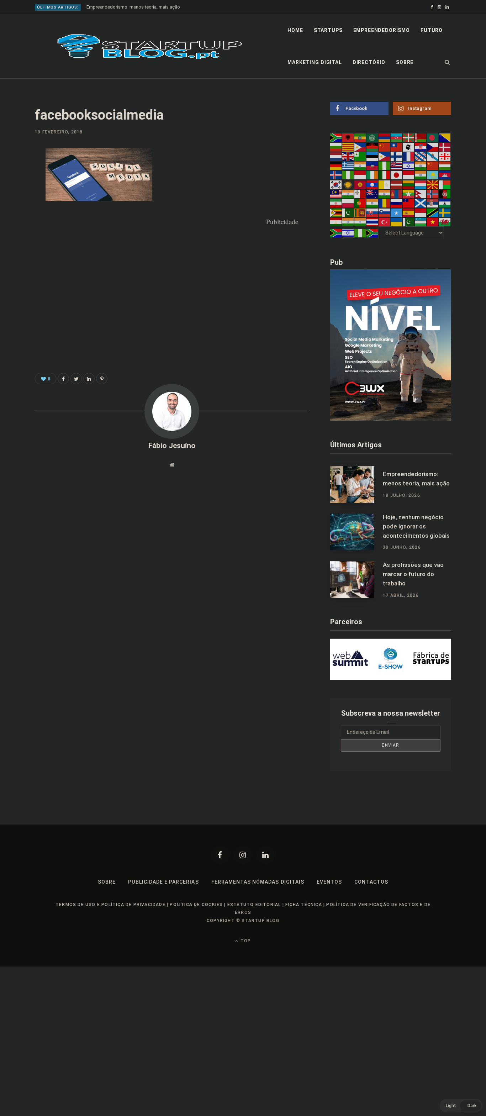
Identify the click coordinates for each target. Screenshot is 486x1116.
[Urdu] (409, 222)
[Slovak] (372, 212)
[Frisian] (421, 156)
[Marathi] (385, 193)
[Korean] (336, 184)
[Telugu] (360, 222)
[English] (348, 156)
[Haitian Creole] (372, 165)
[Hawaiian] (397, 165)
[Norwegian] (433, 193)
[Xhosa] (336, 233)
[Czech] (433, 146)
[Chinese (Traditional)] (397, 146)
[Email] (16, 230)
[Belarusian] (421, 137)
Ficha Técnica (303, 904)
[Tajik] (336, 222)
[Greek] (348, 165)
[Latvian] (397, 184)
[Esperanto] (360, 156)
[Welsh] (445, 222)
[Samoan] (409, 203)
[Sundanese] (421, 212)
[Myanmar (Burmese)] (409, 193)
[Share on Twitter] (76, 378)
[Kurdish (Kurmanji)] (348, 184)
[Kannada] (421, 175)
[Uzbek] (421, 222)
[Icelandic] (336, 175)
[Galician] (433, 156)
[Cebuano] (360, 146)
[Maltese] (360, 193)
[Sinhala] (360, 212)
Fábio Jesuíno (172, 445)
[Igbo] (348, 175)
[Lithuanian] (409, 184)
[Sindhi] (348, 212)
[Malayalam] (348, 193)
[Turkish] (385, 222)
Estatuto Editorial (254, 904)
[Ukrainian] (397, 222)
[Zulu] (372, 233)
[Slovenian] (385, 212)
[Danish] (445, 146)
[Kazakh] (433, 175)
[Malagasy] (445, 184)
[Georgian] (445, 156)
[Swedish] (445, 212)
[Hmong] (433, 165)
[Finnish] (397, 156)
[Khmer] (445, 175)
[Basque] (409, 137)
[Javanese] (409, 175)
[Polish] (348, 203)
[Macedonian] (433, 184)
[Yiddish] (348, 233)
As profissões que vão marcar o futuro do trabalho (413, 574)
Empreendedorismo (381, 30)
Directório (369, 62)
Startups (328, 30)
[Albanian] (348, 137)
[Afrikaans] (336, 137)
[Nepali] (421, 193)
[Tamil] (348, 222)
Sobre (404, 62)
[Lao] (372, 184)
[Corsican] (409, 146)
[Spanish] (409, 212)
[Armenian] (385, 137)
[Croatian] (421, 146)
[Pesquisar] (447, 62)
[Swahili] (433, 212)
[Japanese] (397, 175)
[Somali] (397, 212)
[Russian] (397, 203)
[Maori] (372, 193)
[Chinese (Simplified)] (385, 146)
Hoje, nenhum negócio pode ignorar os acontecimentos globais (416, 526)
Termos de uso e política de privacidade (110, 904)
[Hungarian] (445, 165)
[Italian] (385, 175)
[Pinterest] (16, 193)
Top (245, 940)
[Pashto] (445, 193)
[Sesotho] (445, 203)
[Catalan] (348, 146)
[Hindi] (421, 165)
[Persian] (336, 203)
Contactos (371, 882)
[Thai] (372, 222)
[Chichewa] (372, 146)
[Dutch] (336, 156)
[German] (336, 165)
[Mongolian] (397, 193)
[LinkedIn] (16, 212)
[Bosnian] (445, 137)
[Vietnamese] (433, 222)
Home (295, 30)
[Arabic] (372, 137)
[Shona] (336, 212)
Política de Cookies (196, 904)
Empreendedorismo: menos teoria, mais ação (133, 7)
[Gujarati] (360, 165)
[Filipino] (385, 156)
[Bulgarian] (336, 146)
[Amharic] (360, 137)
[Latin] (385, 184)
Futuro (432, 30)
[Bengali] (433, 137)
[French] (409, 156)
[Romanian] (385, 203)
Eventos (329, 882)
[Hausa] (385, 165)
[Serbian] (433, 203)
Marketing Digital (314, 62)
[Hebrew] (409, 165)
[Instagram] (243, 855)
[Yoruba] (360, 233)
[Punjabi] (372, 203)
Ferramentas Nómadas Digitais (257, 882)
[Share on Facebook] (16, 174)
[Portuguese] (360, 203)
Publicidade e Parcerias (163, 882)
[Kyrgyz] (360, 184)
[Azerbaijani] (397, 137)
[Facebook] (220, 855)
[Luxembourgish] (421, 184)
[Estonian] (372, 156)
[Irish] (372, 175)
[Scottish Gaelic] (421, 203)
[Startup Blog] (149, 47)
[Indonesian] (360, 175)
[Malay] (336, 193)
